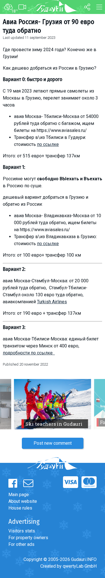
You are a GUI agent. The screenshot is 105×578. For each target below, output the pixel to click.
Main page (18, 494)
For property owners (28, 537)
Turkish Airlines (52, 301)
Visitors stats (21, 531)
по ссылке (48, 144)
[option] (52, 404)
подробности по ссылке (29, 353)
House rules (20, 508)
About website (22, 501)
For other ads (21, 544)
